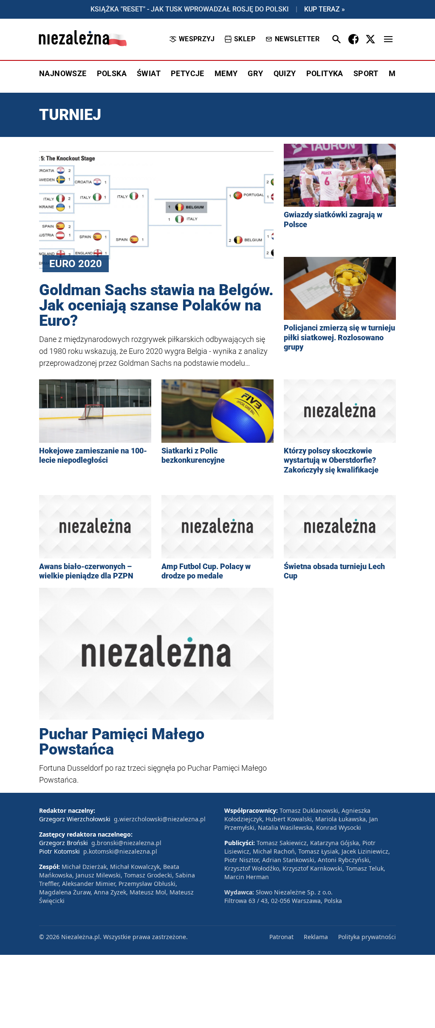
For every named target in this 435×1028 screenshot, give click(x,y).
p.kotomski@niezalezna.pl (120, 851)
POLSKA (112, 73)
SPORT (366, 73)
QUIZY (285, 73)
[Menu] (388, 39)
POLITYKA (324, 73)
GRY (255, 73)
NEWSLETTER (297, 39)
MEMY (226, 73)
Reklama (316, 937)
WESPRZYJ (197, 39)
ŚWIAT (149, 73)
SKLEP (244, 39)
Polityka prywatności (367, 937)
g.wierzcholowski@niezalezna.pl (160, 819)
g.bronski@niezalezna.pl (126, 843)
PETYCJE (187, 73)
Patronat (281, 937)
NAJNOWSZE (63, 73)
